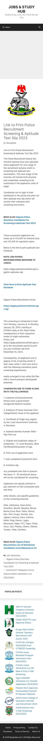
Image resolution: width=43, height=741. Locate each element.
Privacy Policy (19, 727)
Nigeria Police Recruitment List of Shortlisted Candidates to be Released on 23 (20, 545)
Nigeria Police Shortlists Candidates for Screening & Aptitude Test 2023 (20, 220)
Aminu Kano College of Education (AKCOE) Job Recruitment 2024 (27, 701)
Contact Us (33, 727)
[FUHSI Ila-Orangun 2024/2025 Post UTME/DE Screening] (9, 646)
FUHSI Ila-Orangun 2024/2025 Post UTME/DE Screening (25, 645)
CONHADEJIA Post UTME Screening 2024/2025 (25, 711)
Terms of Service (22, 731)
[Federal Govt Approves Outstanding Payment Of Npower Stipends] (9, 691)
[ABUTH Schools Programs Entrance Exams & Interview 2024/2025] (9, 610)
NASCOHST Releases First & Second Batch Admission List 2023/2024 (19, 574)
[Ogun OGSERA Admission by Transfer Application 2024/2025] (9, 682)
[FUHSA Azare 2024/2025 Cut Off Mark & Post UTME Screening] (9, 669)
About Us (36, 731)
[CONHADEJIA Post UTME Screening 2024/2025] (9, 711)
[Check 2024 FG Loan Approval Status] (9, 623)
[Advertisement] (21, 53)
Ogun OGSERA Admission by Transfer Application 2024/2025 (27, 681)
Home (8, 727)
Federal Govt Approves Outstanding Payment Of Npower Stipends (27, 691)
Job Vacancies (13, 555)
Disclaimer (7, 731)
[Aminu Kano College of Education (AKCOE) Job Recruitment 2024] (9, 701)
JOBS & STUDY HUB (21, 9)
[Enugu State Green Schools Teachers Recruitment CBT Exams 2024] (9, 633)
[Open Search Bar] (39, 27)
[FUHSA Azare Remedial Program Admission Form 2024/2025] (9, 656)
